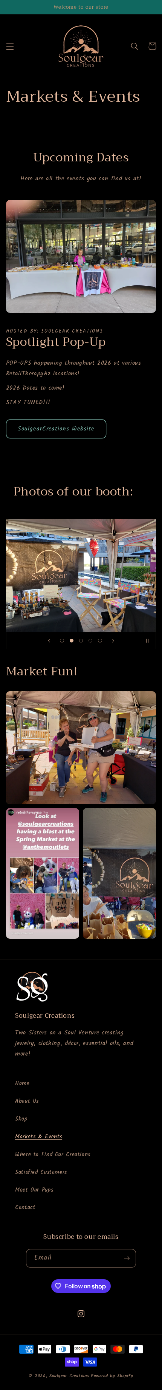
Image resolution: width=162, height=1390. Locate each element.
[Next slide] (113, 640)
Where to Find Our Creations (52, 1154)
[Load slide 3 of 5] (81, 640)
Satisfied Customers (41, 1172)
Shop (21, 1119)
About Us (27, 1101)
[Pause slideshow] (147, 640)
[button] (9, 46)
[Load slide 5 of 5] (100, 640)
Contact (25, 1207)
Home (22, 1083)
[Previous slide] (49, 640)
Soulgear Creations (69, 1376)
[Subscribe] (126, 1258)
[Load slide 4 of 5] (90, 640)
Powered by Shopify (112, 1376)
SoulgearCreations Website (56, 428)
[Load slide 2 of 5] (71, 640)
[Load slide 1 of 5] (62, 640)
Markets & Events (38, 1136)
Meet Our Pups (34, 1190)
